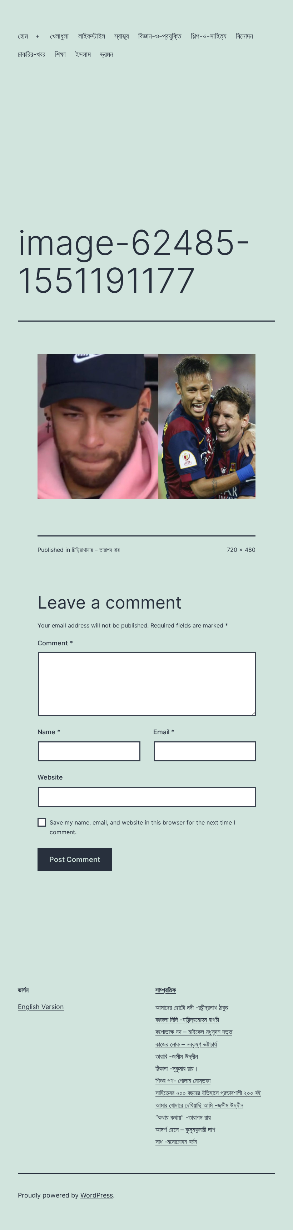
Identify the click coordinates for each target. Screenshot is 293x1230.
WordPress (96, 1195)
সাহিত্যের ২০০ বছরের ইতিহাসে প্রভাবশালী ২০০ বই (208, 1093)
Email (163, 732)
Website (50, 777)
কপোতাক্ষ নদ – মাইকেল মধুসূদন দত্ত (193, 1031)
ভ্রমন (106, 54)
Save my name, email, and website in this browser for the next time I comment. (142, 827)
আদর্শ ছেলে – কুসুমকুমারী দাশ (185, 1129)
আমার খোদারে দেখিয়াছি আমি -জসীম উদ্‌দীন (199, 1105)
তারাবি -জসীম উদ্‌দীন (176, 1056)
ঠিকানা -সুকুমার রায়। (176, 1068)
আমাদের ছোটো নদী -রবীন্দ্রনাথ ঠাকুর (191, 1007)
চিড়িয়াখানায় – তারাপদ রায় (96, 549)
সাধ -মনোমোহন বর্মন (176, 1141)
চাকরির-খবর (31, 54)
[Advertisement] (146, 160)
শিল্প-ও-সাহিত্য (209, 36)
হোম (23, 36)
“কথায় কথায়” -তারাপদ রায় (183, 1117)
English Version (41, 1006)
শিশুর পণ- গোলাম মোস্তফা (182, 1080)
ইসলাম (83, 54)
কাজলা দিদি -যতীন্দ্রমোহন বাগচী (187, 1019)
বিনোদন (244, 36)
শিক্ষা (60, 54)
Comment (55, 643)
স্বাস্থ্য (121, 36)
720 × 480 (241, 549)
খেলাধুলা (59, 36)
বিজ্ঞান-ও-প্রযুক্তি (159, 36)
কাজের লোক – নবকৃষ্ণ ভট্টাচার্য (186, 1044)
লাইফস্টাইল (91, 36)
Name (49, 732)
